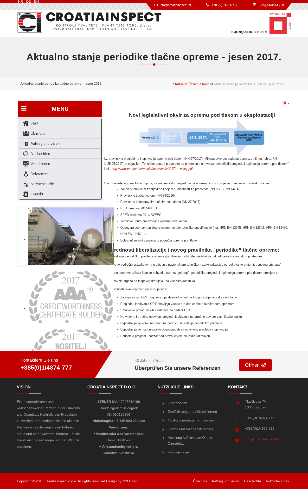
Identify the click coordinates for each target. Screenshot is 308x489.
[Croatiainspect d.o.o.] (89, 22)
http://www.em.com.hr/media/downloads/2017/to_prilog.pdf (152, 169)
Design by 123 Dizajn (122, 481)
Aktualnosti (201, 84)
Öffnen (253, 365)
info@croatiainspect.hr (262, 439)
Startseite (180, 84)
